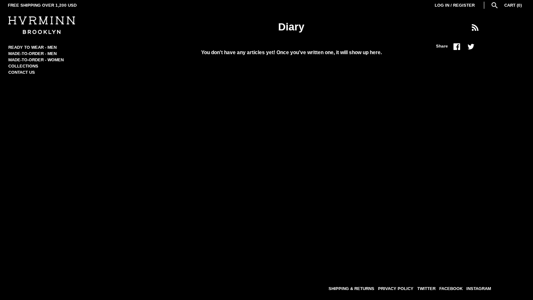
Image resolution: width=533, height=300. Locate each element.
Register (464, 5)
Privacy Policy (395, 288)
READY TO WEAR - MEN (32, 47)
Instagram (478, 288)
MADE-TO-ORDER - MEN (32, 53)
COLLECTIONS (23, 66)
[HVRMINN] (41, 25)
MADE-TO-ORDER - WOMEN (36, 60)
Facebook (451, 288)
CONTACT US (21, 72)
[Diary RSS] (475, 27)
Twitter (426, 288)
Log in (442, 5)
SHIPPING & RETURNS (351, 288)
